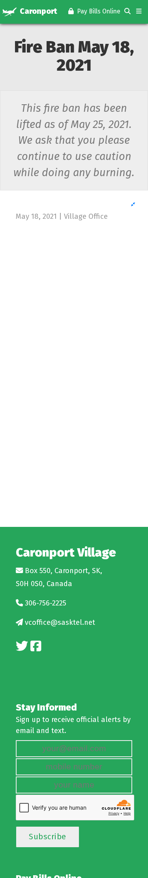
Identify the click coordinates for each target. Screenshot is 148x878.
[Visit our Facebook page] (35, 646)
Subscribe (47, 836)
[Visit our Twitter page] (22, 646)
